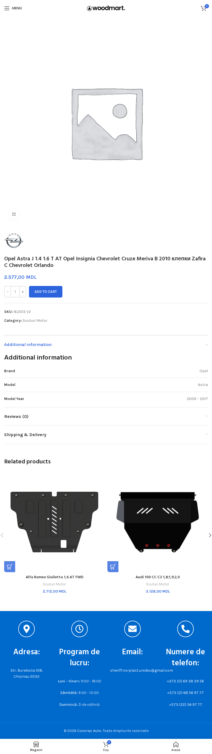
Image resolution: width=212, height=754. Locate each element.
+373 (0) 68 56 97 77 (185, 692)
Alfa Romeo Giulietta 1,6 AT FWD (54, 577)
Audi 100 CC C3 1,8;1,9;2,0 (158, 577)
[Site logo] (106, 8)
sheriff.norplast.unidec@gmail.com (141, 670)
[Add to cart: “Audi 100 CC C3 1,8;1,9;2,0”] (112, 566)
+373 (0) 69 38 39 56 (185, 681)
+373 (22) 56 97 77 (185, 704)
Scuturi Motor (35, 320)
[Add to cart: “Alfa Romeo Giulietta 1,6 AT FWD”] (9, 566)
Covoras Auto (89, 730)
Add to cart (46, 292)
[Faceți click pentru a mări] (13, 214)
